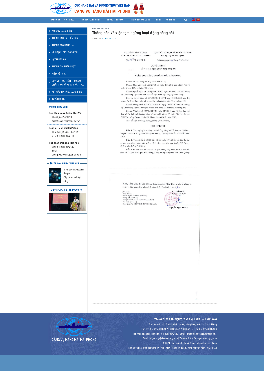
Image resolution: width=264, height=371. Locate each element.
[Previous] (50, 201)
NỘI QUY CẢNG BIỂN (62, 30)
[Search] (185, 20)
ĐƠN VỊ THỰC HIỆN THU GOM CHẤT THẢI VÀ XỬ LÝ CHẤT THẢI (68, 82)
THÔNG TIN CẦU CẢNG (140, 20)
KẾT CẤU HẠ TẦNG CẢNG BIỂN (67, 91)
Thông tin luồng (115, 20)
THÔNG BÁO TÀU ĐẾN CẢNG (65, 38)
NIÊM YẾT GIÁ (59, 73)
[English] (193, 19)
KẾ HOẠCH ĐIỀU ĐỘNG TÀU (65, 52)
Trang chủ (55, 20)
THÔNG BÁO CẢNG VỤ (101, 28)
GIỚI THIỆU (69, 20)
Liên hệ (157, 20)
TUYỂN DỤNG (58, 98)
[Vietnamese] (198, 19)
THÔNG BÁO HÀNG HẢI (63, 45)
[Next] (84, 201)
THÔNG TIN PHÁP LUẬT (64, 66)
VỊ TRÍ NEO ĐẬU (59, 59)
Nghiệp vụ (170, 20)
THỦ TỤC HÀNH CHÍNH (90, 20)
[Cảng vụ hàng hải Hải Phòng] (100, 8)
